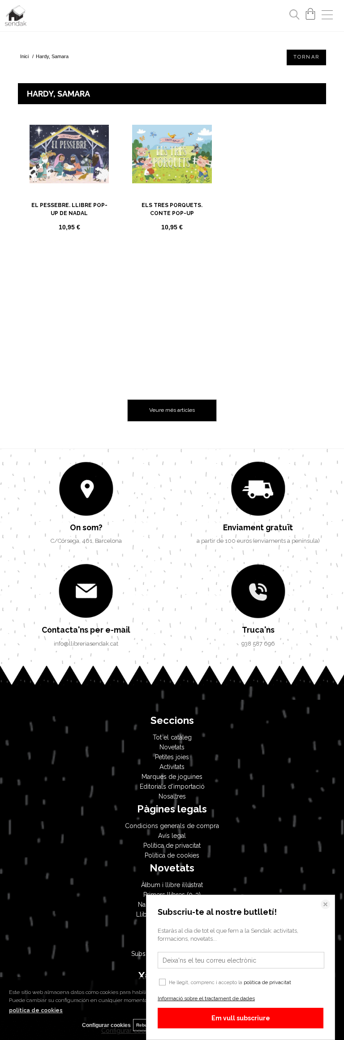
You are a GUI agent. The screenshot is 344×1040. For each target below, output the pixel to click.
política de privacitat (267, 982)
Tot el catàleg (172, 737)
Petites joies (172, 757)
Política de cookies (172, 855)
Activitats (172, 766)
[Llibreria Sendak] (15, 17)
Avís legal (172, 835)
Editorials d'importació (172, 786)
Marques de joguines (172, 776)
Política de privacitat (172, 845)
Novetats (172, 747)
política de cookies (36, 1010)
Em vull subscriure (240, 1018)
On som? (86, 527)
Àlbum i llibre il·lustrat (172, 884)
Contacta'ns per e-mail (86, 629)
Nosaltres (172, 796)
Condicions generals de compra (172, 825)
